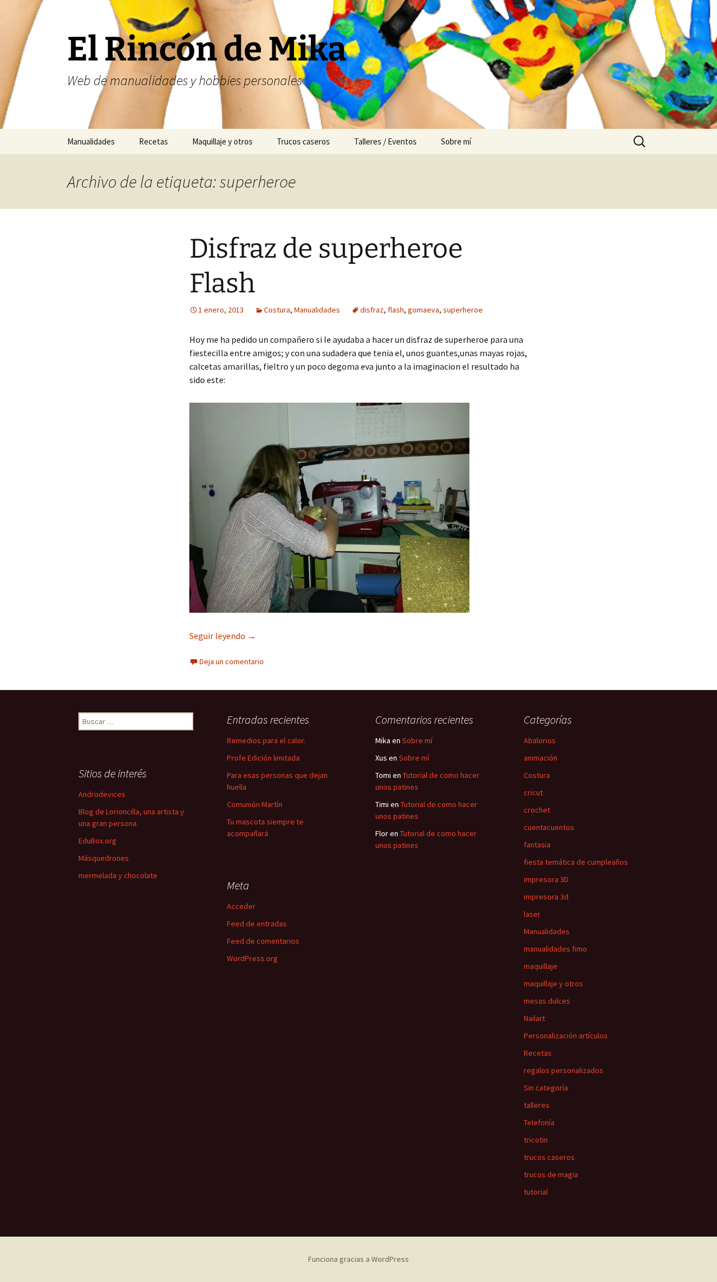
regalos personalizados (563, 1070)
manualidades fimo (555, 949)
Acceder (241, 906)
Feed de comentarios (263, 941)
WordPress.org (252, 958)
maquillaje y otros (553, 983)
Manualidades (91, 141)
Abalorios (540, 740)
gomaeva (423, 310)
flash (396, 310)
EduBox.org (97, 841)
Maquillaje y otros (222, 141)
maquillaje (540, 966)
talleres (537, 1105)
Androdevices (101, 794)
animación (540, 758)
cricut (533, 792)
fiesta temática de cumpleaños (576, 862)
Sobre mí (456, 141)
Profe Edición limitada (263, 758)
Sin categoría (546, 1088)
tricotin (536, 1140)
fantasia (537, 845)
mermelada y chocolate (117, 875)
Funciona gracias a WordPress (358, 1259)
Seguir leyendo (222, 635)
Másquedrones (103, 858)
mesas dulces (547, 1001)
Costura (277, 310)
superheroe (463, 310)
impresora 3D (546, 879)
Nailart (534, 1018)
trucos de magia (551, 1174)
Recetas (153, 141)
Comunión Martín (254, 804)
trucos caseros (549, 1157)
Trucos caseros (303, 141)
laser (532, 914)
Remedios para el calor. (266, 740)
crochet (537, 810)
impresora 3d (546, 897)
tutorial (536, 1192)
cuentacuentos (549, 827)
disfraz (372, 310)
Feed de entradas (257, 924)
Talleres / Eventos (385, 141)
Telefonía (539, 1122)
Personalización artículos (566, 1036)
